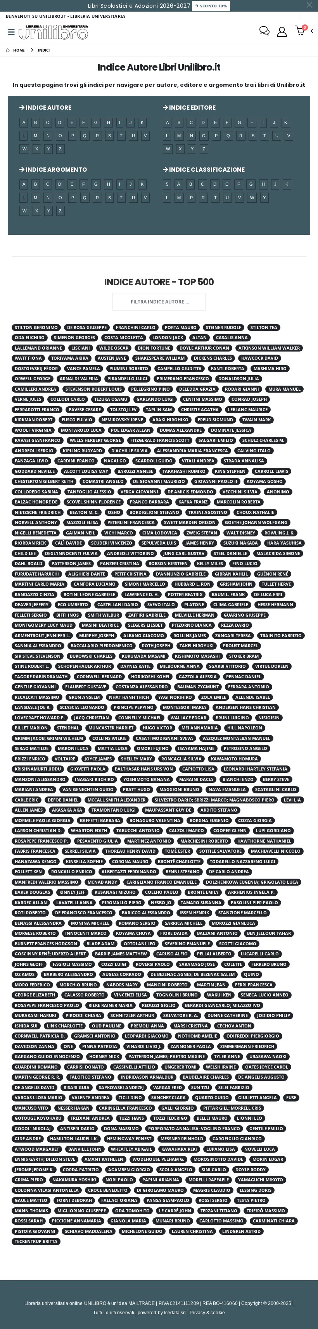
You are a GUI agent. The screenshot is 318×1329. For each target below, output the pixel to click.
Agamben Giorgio (129, 1169)
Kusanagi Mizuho (115, 892)
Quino (251, 974)
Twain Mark (256, 419)
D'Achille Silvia (129, 450)
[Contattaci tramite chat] (264, 31)
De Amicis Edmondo (190, 492)
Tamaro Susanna (201, 902)
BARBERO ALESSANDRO (68, 974)
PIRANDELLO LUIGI (127, 378)
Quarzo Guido (212, 1097)
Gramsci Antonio (95, 1036)
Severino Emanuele (187, 943)
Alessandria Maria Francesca (192, 450)
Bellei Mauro (212, 1118)
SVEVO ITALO (161, 604)
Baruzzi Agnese (135, 471)
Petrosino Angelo (245, 748)
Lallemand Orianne (38, 348)
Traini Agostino (207, 512)
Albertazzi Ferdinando (129, 871)
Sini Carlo (214, 1169)
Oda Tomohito (132, 1211)
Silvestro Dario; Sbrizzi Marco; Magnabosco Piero (215, 800)
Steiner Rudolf (223, 327)
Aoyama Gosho (265, 481)
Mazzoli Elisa (82, 522)
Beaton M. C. (84, 512)
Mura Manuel (284, 389)
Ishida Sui (26, 1026)
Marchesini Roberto (204, 841)
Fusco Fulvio (77, 419)
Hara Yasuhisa (284, 543)
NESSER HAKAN (73, 1108)
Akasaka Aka (67, 810)
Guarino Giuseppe (245, 615)
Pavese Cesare (85, 409)
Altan (199, 337)
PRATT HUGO (136, 789)
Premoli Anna (147, 1026)
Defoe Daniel (63, 800)
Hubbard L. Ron (193, 584)
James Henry (199, 543)
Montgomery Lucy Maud (44, 625)
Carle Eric (26, 800)
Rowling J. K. (279, 533)
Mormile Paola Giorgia (43, 820)
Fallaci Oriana (119, 1200)
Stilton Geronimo (36, 327)
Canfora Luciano (95, 584)
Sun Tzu (200, 1087)
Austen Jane (112, 358)
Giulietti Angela (257, 1097)
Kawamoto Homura (234, 759)
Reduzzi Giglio (159, 1005)
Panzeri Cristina (119, 563)
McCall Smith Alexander (116, 800)
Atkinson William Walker (269, 348)
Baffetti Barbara (100, 820)
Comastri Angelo (103, 481)
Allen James (29, 810)
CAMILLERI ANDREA (35, 389)
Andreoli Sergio (34, 450)
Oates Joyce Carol (266, 1067)
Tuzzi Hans (131, 1118)
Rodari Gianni (242, 389)
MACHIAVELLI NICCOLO (276, 851)
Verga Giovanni (139, 492)
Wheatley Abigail (131, 1149)
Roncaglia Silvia (181, 759)
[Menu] (11, 32)
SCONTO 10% (213, 6)
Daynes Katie (135, 666)
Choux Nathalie (255, 512)
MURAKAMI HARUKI (35, 1015)
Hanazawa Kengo (36, 861)
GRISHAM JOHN (236, 584)
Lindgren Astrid (241, 1231)
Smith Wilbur (103, 615)
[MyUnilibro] (282, 31)
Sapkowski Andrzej (121, 1087)
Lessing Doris (255, 1190)
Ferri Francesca (254, 985)
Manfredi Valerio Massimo (46, 882)
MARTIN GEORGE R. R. (37, 1077)
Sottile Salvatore (220, 851)
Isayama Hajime (196, 748)
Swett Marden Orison (190, 522)
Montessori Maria (184, 707)
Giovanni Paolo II (215, 481)
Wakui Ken (219, 995)
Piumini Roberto (128, 368)
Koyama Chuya (133, 933)
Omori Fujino (153, 748)
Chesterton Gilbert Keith (44, 481)
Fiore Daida (174, 933)
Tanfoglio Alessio (89, 492)
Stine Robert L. (32, 666)
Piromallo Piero (122, 902)
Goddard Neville (35, 471)
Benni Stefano (183, 871)
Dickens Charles (213, 358)
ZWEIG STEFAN (202, 533)
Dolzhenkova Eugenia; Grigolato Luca (252, 882)
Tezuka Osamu (110, 399)
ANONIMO (278, 492)
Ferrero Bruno (269, 964)
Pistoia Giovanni (35, 1231)
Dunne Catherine (227, 1015)
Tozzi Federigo (170, 1118)
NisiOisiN (269, 718)
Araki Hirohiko (170, 419)
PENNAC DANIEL (243, 676)
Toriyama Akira (69, 358)
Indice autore (47, 107)
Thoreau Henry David (130, 851)
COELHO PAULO (161, 892)
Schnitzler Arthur (132, 1015)
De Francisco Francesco (83, 912)
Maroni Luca (73, 748)
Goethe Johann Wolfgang (256, 522)
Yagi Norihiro (175, 697)
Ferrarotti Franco (37, 409)
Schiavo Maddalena (88, 1231)
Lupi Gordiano (273, 830)
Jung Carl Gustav (183, 553)
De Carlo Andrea (229, 871)
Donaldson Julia (238, 378)
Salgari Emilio (216, 440)
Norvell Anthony (36, 522)
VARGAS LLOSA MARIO (38, 1097)
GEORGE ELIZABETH (35, 995)
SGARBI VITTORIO (227, 666)
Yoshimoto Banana (146, 779)
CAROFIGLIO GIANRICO (237, 1138)
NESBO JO (161, 902)
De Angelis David (34, 1087)
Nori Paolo (119, 1179)
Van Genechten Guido (88, 789)
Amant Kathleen (104, 1159)
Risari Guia (77, 1087)
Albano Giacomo (143, 635)
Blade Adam (100, 943)
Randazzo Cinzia (34, 594)
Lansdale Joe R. (32, 707)
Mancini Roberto (167, 985)
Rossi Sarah (29, 1221)
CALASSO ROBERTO (84, 995)
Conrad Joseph (249, 399)
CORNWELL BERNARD (99, 676)
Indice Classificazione (206, 169)
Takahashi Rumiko (184, 471)
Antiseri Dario (77, 1128)
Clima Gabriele (230, 604)
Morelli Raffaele (208, 1179)
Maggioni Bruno (179, 789)
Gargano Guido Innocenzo (47, 1056)
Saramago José (197, 964)
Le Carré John (175, 1211)
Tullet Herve (276, 584)
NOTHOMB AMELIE (197, 1036)
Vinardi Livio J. (143, 1046)
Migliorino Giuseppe (81, 1211)
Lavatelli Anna (74, 902)
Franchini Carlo (136, 327)
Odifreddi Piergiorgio (252, 1036)
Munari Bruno (173, 1221)
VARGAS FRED (167, 1087)
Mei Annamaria (199, 728)
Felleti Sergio (31, 615)
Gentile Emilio (266, 1128)
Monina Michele (90, 923)
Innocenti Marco (86, 933)
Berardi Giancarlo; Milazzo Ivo (222, 1005)
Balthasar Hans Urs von (144, 769)
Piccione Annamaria (76, 1221)
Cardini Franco (76, 461)
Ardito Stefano (218, 810)
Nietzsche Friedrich (37, 512)
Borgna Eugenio (209, 820)
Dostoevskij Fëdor (36, 368)
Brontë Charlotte (179, 861)
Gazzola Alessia (198, 676)
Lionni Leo (249, 1118)
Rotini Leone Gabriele (89, 594)
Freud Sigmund (215, 419)
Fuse (291, 1097)
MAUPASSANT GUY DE (168, 810)
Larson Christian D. (38, 830)
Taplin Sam (159, 409)
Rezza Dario (235, 625)
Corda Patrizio (81, 1169)
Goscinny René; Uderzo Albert (50, 954)
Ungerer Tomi (180, 1067)
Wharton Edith (89, 830)
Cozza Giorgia (255, 820)
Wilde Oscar (113, 348)
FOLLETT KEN (28, 871)
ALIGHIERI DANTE (86, 574)
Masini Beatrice (100, 625)
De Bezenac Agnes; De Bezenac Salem (192, 974)
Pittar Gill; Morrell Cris (232, 1108)
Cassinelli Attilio (134, 1067)
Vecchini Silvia (240, 492)
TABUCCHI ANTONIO (138, 830)
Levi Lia (292, 800)
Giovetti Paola (87, 769)
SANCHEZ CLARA (168, 1097)
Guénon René (272, 574)
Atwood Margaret (37, 1149)
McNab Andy (102, 882)
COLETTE (233, 964)
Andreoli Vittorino (130, 553)
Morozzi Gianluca (233, 923)
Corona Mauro (130, 861)
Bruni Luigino (232, 718)
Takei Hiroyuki (197, 645)
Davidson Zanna (34, 1046)
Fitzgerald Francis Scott (159, 440)
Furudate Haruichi (37, 574)
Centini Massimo (202, 399)
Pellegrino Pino (150, 389)
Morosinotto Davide (218, 1159)
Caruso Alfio (172, 954)
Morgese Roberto (35, 933)
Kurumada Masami (144, 656)
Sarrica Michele (183, 923)
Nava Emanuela (227, 789)
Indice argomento (55, 169)
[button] (304, 31)
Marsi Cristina (190, 1026)
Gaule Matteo (31, 1200)
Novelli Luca (259, 1149)
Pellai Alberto (214, 954)
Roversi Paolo (153, 964)
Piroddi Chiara (83, 1015)
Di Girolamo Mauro (160, 1190)
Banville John (85, 1149)
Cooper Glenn (230, 830)
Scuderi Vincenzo (111, 543)
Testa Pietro (251, 1200)
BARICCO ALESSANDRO (146, 912)
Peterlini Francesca (131, 522)
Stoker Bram (244, 656)
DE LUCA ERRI (268, 594)
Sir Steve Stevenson (37, 656)
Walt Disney (240, 533)
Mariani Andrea (34, 789)
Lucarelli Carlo (260, 954)
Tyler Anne (227, 1056)
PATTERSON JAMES (71, 563)
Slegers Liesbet (145, 625)
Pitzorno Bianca (192, 625)
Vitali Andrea (198, 461)
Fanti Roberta (227, 368)
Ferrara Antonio (248, 686)
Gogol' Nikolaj (33, 1128)
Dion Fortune (154, 348)
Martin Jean (211, 985)
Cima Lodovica (159, 533)
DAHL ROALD (28, 563)
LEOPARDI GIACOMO (147, 1036)
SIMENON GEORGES (74, 337)
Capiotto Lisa (198, 769)
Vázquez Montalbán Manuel (236, 738)
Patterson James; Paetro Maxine (166, 1056)
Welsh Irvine (221, 1067)
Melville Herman (194, 615)
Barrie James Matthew (121, 954)
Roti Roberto (30, 912)
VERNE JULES (28, 399)
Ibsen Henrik (194, 912)
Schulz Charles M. (263, 440)
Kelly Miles (210, 563)
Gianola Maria (128, 1221)
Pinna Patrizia (99, 1046)
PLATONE (194, 604)
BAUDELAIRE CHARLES (206, 1077)
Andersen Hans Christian (246, 707)
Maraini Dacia (196, 779)
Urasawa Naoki (268, 1056)
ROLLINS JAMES (189, 635)
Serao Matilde (31, 748)
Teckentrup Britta (36, 1241)
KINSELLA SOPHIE (84, 861)
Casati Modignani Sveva (164, 738)
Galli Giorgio (177, 1108)
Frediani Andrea (90, 1118)
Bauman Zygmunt (198, 686)
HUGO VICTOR (157, 728)
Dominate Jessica (231, 430)
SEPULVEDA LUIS (159, 543)
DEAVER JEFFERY (31, 604)
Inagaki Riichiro (94, 779)
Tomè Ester (177, 851)
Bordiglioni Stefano (154, 512)
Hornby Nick (104, 1056)
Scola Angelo (175, 1169)
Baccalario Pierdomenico (102, 645)
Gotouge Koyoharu (38, 1118)
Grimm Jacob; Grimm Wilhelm (49, 738)
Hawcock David (259, 358)
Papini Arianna (160, 1179)
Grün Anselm (84, 697)
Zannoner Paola (191, 1046)
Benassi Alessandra (38, 923)
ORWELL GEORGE (32, 378)
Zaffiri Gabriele (147, 615)
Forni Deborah (74, 1200)
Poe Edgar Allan (130, 430)
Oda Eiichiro (30, 337)
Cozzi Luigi (113, 964)
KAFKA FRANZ (192, 502)
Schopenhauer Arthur (84, 666)
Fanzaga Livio (31, 461)
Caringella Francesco (125, 1108)
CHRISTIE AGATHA (200, 409)
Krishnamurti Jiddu (38, 769)
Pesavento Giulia (97, 841)
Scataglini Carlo (275, 789)
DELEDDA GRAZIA (197, 389)
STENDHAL (68, 728)
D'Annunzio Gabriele (181, 574)
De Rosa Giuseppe (87, 327)
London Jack (167, 337)
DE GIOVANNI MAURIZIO (159, 481)
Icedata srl (175, 1312)
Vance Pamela (83, 368)
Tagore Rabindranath (41, 676)
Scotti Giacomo (237, 943)
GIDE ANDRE (28, 1138)
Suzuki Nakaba (240, 543)
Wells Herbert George (95, 440)
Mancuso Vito (31, 1108)
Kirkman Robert (33, 419)
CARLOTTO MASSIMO (221, 1221)
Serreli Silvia (80, 851)
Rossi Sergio (213, 1200)
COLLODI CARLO (67, 399)
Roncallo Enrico (71, 871)
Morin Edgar (267, 1159)
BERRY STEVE (276, 779)
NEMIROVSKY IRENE (122, 419)
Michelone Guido (142, 1231)
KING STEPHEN (230, 471)
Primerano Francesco (183, 378)
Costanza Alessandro (142, 686)
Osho (114, 512)
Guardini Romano (36, 1067)
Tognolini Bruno (177, 995)
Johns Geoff (29, 964)
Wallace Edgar (188, 718)
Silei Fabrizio (233, 1087)
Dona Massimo (121, 1128)
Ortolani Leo (140, 943)
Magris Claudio (211, 1190)
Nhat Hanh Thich (129, 697)
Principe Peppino (134, 707)
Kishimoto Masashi (197, 656)
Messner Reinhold (182, 1138)
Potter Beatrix (185, 594)
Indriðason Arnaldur (147, 1077)
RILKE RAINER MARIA (110, 1005)
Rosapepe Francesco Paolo (47, 1005)
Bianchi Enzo (238, 779)
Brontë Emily (203, 892)
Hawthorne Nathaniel (264, 841)
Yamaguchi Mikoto (260, 1179)
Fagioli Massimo (72, 964)
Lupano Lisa (220, 1149)
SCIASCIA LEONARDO (82, 707)
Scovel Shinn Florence (94, 502)
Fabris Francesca (35, 851)
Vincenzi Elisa (130, 995)
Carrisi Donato (85, 1067)
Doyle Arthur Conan (204, 348)
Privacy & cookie (207, 1312)
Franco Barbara (149, 502)
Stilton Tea (264, 327)
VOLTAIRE (65, 759)
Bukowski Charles (91, 656)
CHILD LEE (25, 553)
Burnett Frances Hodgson (46, 943)
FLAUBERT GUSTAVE (85, 686)
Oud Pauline (106, 1026)
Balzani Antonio (217, 933)
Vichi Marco (118, 533)
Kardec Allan (31, 902)
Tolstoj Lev (123, 409)
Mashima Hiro (270, 368)
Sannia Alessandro (38, 645)
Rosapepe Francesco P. (41, 841)
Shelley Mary (136, 759)
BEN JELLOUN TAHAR (269, 933)
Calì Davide (68, 543)
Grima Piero (29, 1179)
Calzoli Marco (186, 830)
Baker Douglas (32, 892)
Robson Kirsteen (168, 563)
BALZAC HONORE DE (36, 502)
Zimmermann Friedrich (247, 1046)
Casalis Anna (232, 337)
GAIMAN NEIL (80, 533)
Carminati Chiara (274, 1221)
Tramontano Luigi (114, 810)
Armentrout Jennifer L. (42, 635)
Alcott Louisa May (86, 471)
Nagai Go (115, 461)
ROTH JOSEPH (156, 645)
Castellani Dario (117, 604)
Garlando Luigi (155, 399)
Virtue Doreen (272, 666)
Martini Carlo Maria (39, 584)
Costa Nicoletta (123, 337)
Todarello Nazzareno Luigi (242, 861)
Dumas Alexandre (181, 430)
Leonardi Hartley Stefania (255, 769)
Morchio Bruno (78, 985)
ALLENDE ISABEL (252, 697)
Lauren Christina (192, 1231)
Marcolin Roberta (239, 502)
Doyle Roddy (250, 1169)
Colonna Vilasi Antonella (47, 1190)
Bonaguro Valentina (155, 820)
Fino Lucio (245, 563)
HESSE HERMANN (275, 604)
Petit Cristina (130, 574)
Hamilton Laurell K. (74, 1138)
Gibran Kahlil (231, 574)
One (68, 1046)
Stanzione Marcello (242, 912)
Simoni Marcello (145, 584)
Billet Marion (31, 728)
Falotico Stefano (90, 1077)
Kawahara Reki (179, 1149)
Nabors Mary (122, 985)
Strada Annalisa (244, 461)
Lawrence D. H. (141, 594)
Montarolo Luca (81, 430)
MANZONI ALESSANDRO (40, 779)
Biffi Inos (67, 615)
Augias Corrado (121, 974)
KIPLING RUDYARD (82, 450)
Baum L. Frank (228, 594)
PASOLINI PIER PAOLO (254, 902)
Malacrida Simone (278, 553)
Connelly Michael (139, 718)
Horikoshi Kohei (150, 676)
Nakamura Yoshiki (74, 1179)
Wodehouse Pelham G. (158, 1159)
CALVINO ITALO (254, 450)
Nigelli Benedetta (36, 533)
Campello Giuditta (179, 368)
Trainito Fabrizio (281, 635)
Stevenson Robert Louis (94, 389)
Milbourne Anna (180, 666)
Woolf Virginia (33, 430)
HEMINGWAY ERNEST (129, 1138)
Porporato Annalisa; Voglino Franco (194, 1128)
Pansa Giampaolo (168, 1200)
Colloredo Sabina (36, 492)
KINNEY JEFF (72, 892)
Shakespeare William (160, 358)
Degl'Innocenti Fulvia (71, 553)
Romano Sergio (137, 923)
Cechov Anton (234, 1026)
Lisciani (80, 348)
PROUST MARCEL (240, 645)
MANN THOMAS (31, 1211)
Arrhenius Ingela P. (251, 892)
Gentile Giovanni (35, 686)
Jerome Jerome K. (34, 1169)
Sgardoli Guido (154, 461)
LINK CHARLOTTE (65, 1026)
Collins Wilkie (109, 738)
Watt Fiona (28, 358)
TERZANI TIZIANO (218, 1211)
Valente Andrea (90, 1097)
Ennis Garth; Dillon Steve (45, 1159)
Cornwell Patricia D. (40, 1036)
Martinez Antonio (149, 841)
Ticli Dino (130, 1097)
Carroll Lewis (271, 471)
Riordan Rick (30, 543)
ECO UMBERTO (73, 604)
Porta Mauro (181, 327)
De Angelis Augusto (261, 1077)
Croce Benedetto (108, 1190)
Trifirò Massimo (266, 1211)
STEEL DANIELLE (230, 553)
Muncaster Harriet (110, 728)
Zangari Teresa (233, 635)
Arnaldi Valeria (79, 378)
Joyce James (98, 759)
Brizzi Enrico (30, 759)
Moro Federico (32, 985)
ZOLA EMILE (213, 697)
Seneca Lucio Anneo (265, 995)
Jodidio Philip (273, 1015)
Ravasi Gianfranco (37, 440)
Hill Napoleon (244, 728)
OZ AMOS (25, 974)
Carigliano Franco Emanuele (161, 882)
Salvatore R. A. (180, 1015)
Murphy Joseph (96, 635)
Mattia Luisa (113, 748)
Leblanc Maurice (248, 409)
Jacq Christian (91, 718)
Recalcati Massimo (37, 697)
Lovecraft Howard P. (40, 718)
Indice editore (192, 107)
